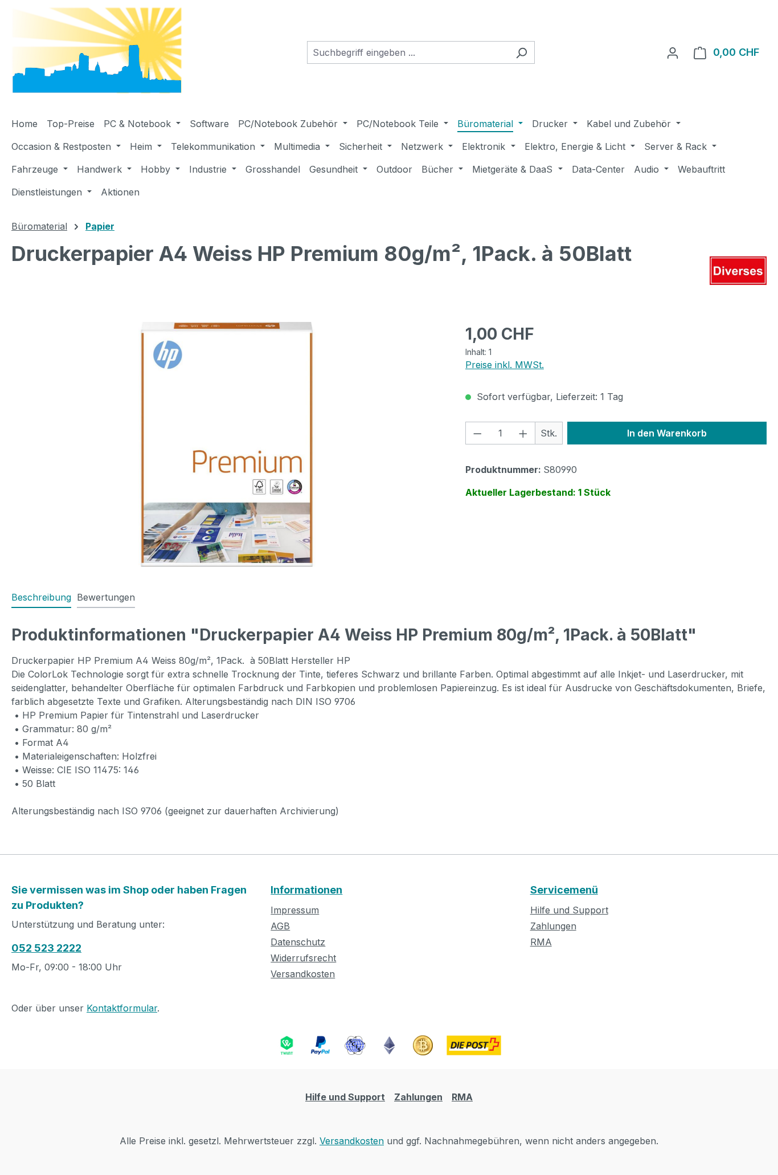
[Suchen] (521, 52)
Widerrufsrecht (303, 958)
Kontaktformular (122, 1008)
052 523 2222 (46, 948)
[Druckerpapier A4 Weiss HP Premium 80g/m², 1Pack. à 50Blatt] (226, 444)
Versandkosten (303, 974)
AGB (280, 926)
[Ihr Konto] (672, 52)
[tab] (41, 598)
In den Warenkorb (667, 433)
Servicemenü (564, 890)
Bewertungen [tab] (106, 597)
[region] (227, 444)
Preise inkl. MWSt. (504, 364)
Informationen (306, 890)
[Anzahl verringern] (477, 433)
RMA (541, 942)
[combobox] (408, 52)
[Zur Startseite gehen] (96, 50)
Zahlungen (553, 926)
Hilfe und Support (569, 910)
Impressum (295, 910)
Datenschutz (298, 942)
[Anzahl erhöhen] (523, 433)
